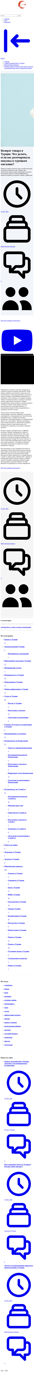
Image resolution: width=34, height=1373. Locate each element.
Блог (5, 20)
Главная (6, 19)
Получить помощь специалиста (10, 320)
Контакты (7, 22)
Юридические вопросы (8, 246)
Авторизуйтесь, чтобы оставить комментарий (16, 627)
